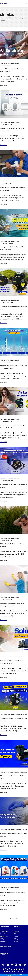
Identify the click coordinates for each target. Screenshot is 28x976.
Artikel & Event (10, 18)
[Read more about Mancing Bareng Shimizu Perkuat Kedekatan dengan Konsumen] (14, 223)
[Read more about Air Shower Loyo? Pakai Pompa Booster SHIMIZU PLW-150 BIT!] (14, 638)
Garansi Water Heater (5, 946)
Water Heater (3, 944)
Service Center (3, 933)
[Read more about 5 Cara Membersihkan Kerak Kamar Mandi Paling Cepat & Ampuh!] (14, 579)
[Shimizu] (5, 3)
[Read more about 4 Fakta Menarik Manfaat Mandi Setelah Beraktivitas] (14, 520)
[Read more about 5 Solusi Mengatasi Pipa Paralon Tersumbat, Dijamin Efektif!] (14, 163)
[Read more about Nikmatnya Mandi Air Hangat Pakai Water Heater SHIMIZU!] (14, 104)
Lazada (16, 936)
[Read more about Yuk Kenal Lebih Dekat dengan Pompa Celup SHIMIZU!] (14, 869)
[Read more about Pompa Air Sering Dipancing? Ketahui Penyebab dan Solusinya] (14, 696)
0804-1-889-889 (4, 958)
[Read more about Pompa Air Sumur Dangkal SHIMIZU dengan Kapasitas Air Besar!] (14, 401)
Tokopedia (16, 931)
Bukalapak (16, 939)
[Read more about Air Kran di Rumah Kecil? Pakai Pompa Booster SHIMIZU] (14, 460)
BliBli (15, 933)
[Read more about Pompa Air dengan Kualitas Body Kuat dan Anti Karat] (14, 282)
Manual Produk (4, 936)
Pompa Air (2, 941)
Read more (3, 85)
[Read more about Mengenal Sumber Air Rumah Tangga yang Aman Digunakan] (14, 45)
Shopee (16, 941)
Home (1, 18)
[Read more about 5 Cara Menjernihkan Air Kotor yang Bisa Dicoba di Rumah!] (14, 811)
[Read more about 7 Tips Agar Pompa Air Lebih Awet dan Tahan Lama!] (14, 754)
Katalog (2, 939)
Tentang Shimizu (4, 931)
